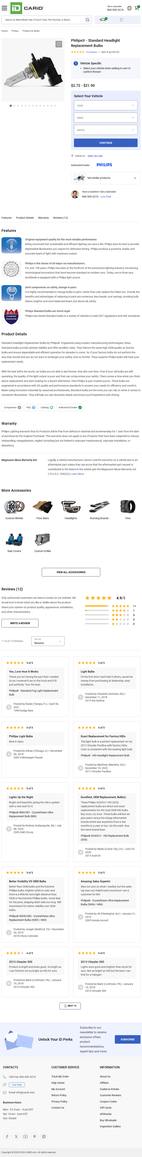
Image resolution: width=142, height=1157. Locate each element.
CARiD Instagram (44, 1136)
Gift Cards (105, 1107)
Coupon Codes (108, 1101)
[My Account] (129, 8)
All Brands (105, 1113)
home (4, 31)
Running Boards (99, 518)
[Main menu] (4, 8)
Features (6, 217)
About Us (105, 1076)
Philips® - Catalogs (46, 407)
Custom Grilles (42, 551)
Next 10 (72, 1006)
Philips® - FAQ (30, 407)
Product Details (25, 217)
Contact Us (57, 1107)
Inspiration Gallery (110, 1126)
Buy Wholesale (108, 1120)
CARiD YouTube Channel (25, 1136)
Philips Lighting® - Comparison (12, 407)
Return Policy (59, 1095)
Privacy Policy (59, 1101)
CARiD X (16, 1136)
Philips (15, 31)
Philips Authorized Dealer (69, 407)
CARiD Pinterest (34, 1136)
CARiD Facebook (7, 1136)
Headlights (71, 518)
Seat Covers (14, 551)
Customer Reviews (110, 1095)
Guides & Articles (109, 1089)
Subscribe (128, 1039)
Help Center (58, 1082)
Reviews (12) (60, 217)
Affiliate (104, 1082)
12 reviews (91, 52)
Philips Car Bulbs (31, 31)
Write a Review (20, 623)
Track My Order (60, 1076)
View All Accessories (71, 572)
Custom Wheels (14, 518)
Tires (128, 518)
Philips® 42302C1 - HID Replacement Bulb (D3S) (105, 837)
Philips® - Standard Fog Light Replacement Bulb (33, 692)
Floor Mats (42, 518)
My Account (58, 1089)
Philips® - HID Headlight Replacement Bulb (105, 755)
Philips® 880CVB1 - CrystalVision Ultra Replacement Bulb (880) (31, 814)
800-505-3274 (115, 9)
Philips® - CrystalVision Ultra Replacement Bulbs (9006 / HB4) (105, 902)
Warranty (43, 217)
